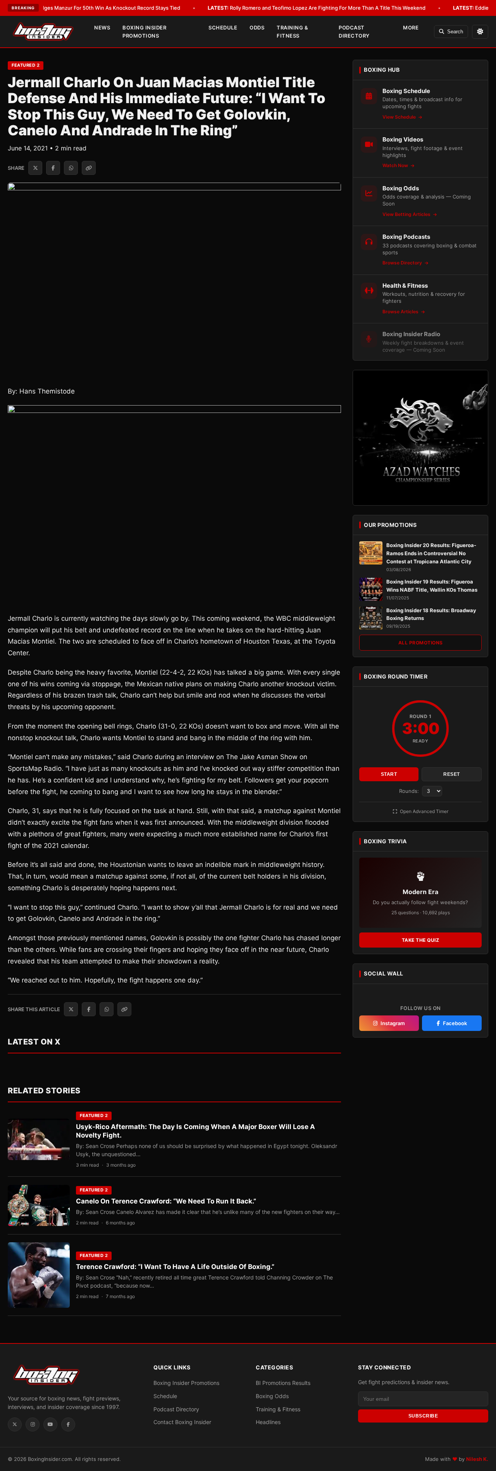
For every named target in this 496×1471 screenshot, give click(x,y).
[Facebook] (68, 1424)
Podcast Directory (354, 31)
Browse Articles (401, 311)
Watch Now (395, 165)
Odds (257, 27)
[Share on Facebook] (53, 168)
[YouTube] (50, 1424)
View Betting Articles (407, 214)
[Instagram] (33, 1424)
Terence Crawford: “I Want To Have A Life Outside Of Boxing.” (175, 1267)
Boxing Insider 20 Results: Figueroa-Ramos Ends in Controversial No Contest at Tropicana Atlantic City (431, 553)
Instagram (393, 1023)
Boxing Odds (272, 1396)
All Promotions (420, 643)
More (410, 27)
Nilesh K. (477, 1459)
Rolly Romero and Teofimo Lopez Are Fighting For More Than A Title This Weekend (316, 8)
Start (389, 774)
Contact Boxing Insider (182, 1422)
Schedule (222, 27)
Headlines (268, 1422)
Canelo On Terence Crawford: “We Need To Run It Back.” (166, 1201)
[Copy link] (89, 168)
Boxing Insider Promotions (144, 31)
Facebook (455, 1023)
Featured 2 (26, 65)
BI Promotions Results (283, 1382)
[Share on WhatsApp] (71, 168)
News (102, 27)
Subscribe (423, 1416)
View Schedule (399, 117)
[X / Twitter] (15, 1424)
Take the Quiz (420, 940)
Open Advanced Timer (423, 811)
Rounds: (409, 791)
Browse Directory (402, 263)
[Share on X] (35, 168)
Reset (451, 774)
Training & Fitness (292, 31)
